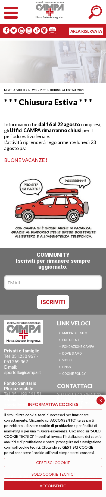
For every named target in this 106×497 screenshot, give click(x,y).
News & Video (14, 90)
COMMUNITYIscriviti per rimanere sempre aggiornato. (53, 261)
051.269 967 (16, 361)
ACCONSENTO (53, 485)
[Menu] (11, 11)
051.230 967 (24, 356)
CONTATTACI (75, 386)
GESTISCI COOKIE (53, 462)
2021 (43, 90)
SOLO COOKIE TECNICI (53, 474)
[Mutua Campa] (53, 15)
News (32, 90)
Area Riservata (86, 31)
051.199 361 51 (27, 394)
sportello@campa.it (22, 372)
